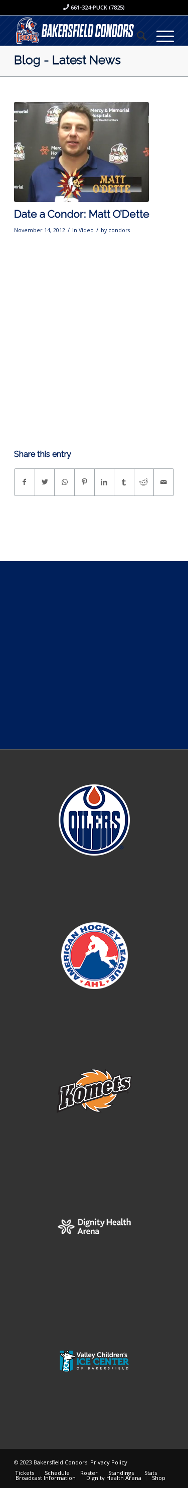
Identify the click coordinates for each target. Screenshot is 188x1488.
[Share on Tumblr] (124, 482)
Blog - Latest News (67, 60)
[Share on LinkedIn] (104, 482)
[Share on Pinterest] (84, 482)
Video (86, 230)
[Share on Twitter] (45, 482)
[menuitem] (136, 36)
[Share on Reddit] (144, 482)
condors (119, 230)
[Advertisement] (94, 655)
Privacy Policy (108, 1462)
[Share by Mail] (163, 482)
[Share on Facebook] (25, 482)
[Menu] (160, 36)
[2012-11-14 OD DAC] (81, 152)
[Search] (136, 36)
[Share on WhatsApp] (64, 482)
